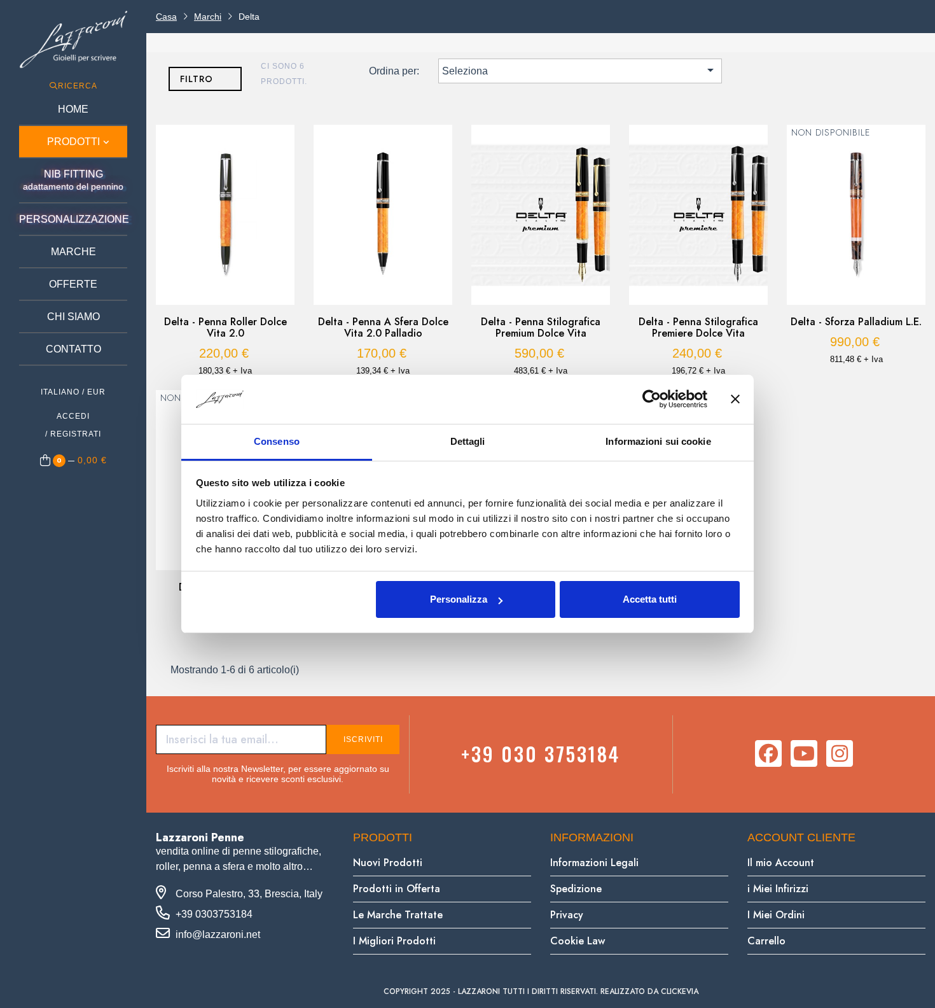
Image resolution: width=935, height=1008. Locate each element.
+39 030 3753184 (540, 753)
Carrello (766, 941)
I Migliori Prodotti (394, 941)
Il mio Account (780, 862)
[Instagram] (839, 753)
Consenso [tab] (277, 441)
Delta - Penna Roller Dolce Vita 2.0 (225, 327)
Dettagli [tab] (467, 441)
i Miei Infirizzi (777, 888)
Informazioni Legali (594, 862)
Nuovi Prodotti (387, 862)
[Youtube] (804, 753)
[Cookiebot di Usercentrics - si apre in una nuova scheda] (651, 399)
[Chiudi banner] (735, 399)
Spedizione (576, 888)
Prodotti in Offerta (396, 888)
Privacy (566, 914)
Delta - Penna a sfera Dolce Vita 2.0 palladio (383, 327)
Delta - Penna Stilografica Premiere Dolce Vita (698, 327)
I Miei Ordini (776, 914)
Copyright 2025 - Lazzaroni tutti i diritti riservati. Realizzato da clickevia (541, 991)
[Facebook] (768, 753)
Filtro (196, 79)
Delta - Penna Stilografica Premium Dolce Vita (540, 327)
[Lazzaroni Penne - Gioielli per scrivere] (73, 39)
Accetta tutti (650, 599)
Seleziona (580, 70)
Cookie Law (577, 941)
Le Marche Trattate (398, 914)
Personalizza (458, 599)
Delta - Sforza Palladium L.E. (856, 322)
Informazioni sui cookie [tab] (658, 441)
